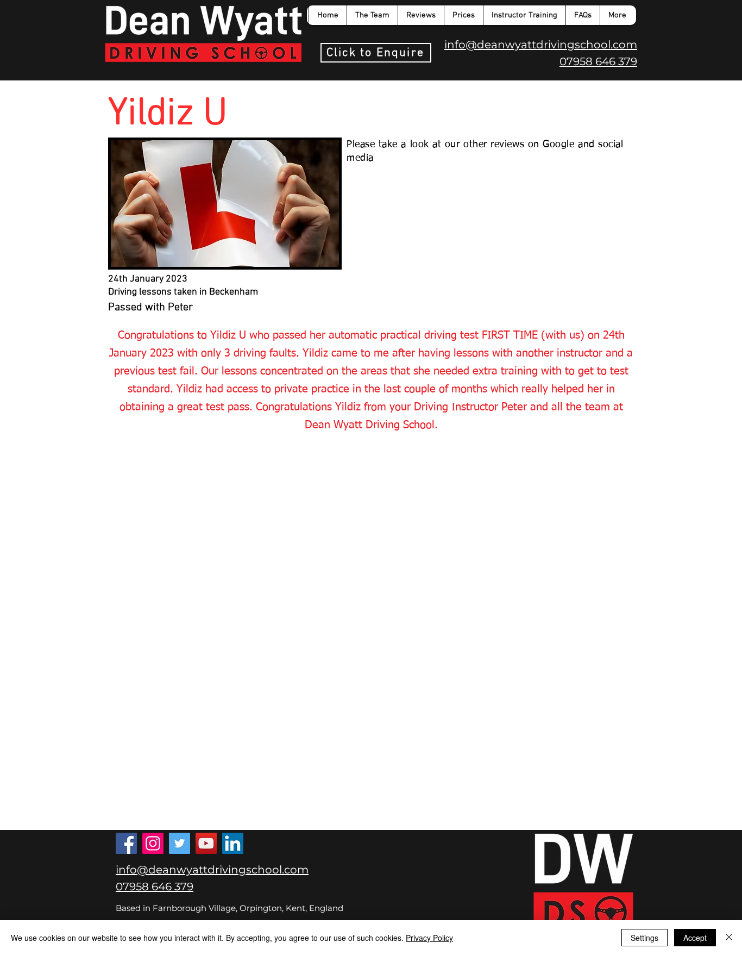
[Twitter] (179, 843)
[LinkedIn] (232, 843)
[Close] (728, 937)
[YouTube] (206, 843)
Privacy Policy (429, 937)
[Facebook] (126, 843)
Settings (644, 937)
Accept (695, 937)
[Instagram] (153, 843)
